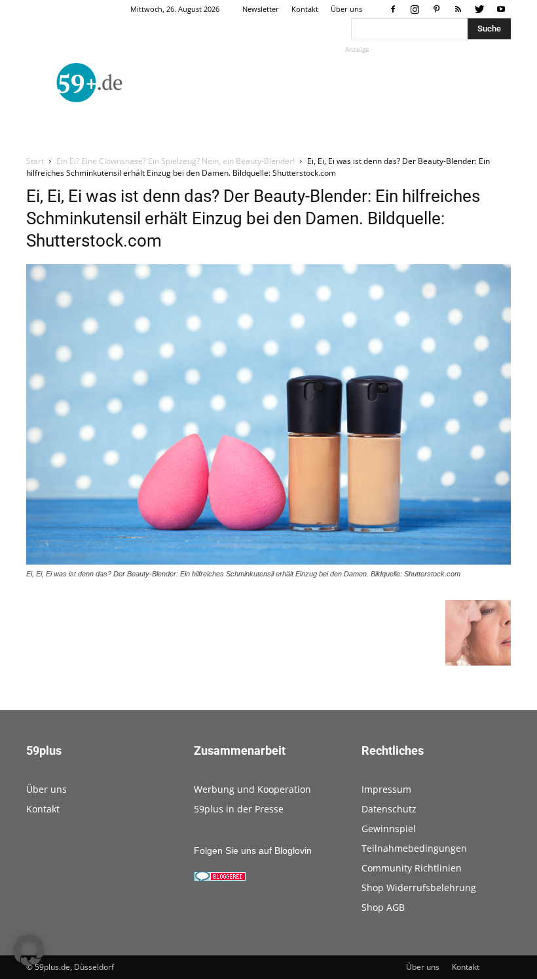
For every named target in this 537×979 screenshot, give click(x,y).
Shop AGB (383, 907)
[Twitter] (479, 9)
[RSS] (458, 9)
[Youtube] (501, 9)
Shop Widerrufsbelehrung (418, 887)
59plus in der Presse (239, 809)
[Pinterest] (436, 9)
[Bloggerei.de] (220, 878)
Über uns (346, 9)
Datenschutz (389, 809)
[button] (29, 950)
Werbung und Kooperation (252, 789)
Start (35, 161)
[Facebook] (393, 9)
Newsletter (260, 9)
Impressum (386, 789)
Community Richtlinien (411, 868)
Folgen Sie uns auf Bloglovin (253, 850)
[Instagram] (414, 9)
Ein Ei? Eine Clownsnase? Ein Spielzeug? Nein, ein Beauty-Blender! (175, 161)
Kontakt (304, 9)
